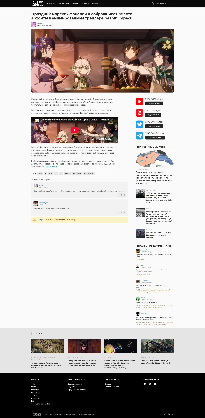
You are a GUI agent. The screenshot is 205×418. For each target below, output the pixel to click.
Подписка (72, 387)
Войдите (40, 220)
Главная (34, 387)
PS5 (56, 173)
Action (107, 357)
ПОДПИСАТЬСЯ (154, 103)
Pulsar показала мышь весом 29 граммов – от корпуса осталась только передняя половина (155, 306)
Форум (95, 3)
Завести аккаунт (75, 384)
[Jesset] (35, 186)
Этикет (34, 395)
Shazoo (108, 384)
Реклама (35, 389)
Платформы (63, 3)
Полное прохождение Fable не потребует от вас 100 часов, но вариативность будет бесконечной (154, 323)
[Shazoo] (38, 3)
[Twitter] (150, 384)
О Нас (33, 384)
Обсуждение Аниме (143, 275)
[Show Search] (153, 3)
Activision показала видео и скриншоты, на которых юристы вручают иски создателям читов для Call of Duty (159, 198)
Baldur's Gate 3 (75, 357)
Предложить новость (77, 389)
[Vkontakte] (155, 384)
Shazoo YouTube (112, 387)
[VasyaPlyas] (35, 203)
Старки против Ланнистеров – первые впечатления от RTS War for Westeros (46, 365)
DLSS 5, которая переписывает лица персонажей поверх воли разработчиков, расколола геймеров (153, 291)
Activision (151, 190)
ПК (46, 173)
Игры (40, 173)
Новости (51, 3)
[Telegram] (145, 384)
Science (149, 209)
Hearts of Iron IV (143, 169)
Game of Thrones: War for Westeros (43, 358)
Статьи (75, 3)
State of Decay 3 (148, 357)
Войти (163, 3)
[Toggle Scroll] (170, 3)
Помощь (35, 398)
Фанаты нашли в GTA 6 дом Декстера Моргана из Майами (158, 235)
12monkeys (144, 280)
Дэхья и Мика (52, 166)
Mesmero (40, 24)
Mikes (142, 265)
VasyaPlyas (43, 203)
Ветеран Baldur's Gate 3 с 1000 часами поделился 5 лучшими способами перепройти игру (82, 363)
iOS (61, 173)
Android (67, 173)
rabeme (143, 313)
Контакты (35, 392)
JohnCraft (143, 250)
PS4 (50, 173)
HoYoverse (77, 173)
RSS (32, 401)
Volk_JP (142, 298)
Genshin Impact (89, 173)
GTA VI (149, 230)
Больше (85, 3)
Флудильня (140, 259)
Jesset (41, 185)
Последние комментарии (154, 246)
